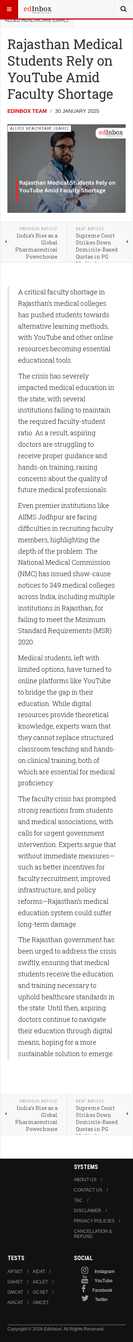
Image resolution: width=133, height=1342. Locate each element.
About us (85, 1179)
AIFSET (15, 1271)
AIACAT (15, 1302)
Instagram (105, 1271)
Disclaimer (87, 1210)
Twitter (101, 1299)
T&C (78, 1200)
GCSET (40, 1292)
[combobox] (123, 9)
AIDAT (39, 1271)
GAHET (15, 1281)
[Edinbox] (37, 9)
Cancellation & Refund (93, 1234)
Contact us (88, 1190)
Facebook (102, 1290)
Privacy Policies (94, 1221)
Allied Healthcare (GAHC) (36, 20)
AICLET (40, 1281)
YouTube (104, 1280)
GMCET (41, 1302)
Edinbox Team (27, 111)
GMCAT (15, 1292)
